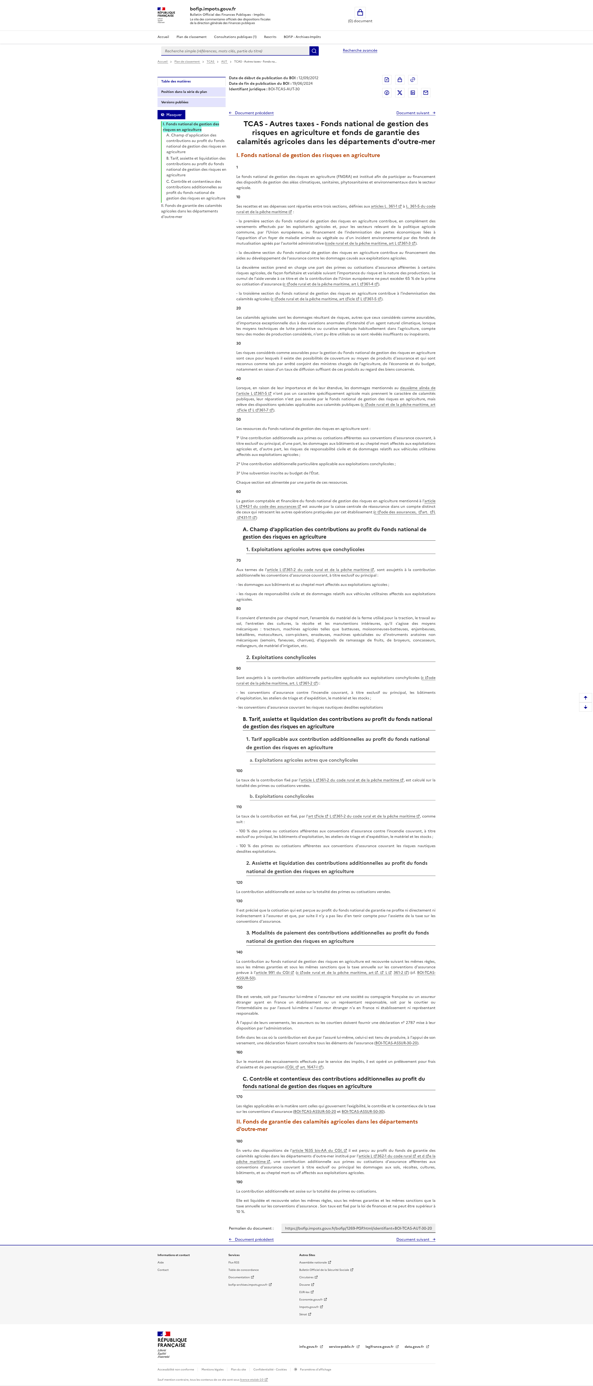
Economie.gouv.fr (311, 1300)
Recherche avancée (360, 50)
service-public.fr (342, 1346)
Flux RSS (233, 1262)
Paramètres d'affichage (315, 1369)
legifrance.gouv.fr (380, 1346)
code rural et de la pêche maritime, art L (361, 243)
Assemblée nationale (313, 1262)
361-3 (406, 243)
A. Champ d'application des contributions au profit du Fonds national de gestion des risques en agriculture (196, 143)
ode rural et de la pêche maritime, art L (324, 284)
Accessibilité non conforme (176, 1369)
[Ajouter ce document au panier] (399, 79)
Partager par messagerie (425, 92)
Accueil (163, 37)
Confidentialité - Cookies (270, 1369)
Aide (161, 1262)
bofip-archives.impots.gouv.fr (248, 1285)
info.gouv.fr (309, 1346)
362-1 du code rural (394, 1156)
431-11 (246, 517)
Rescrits (270, 37)
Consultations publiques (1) (235, 37)
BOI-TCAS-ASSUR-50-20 (315, 1111)
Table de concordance (243, 1270)
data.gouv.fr (415, 1346)
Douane (304, 1285)
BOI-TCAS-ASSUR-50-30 (362, 1111)
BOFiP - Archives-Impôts (302, 37)
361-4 (368, 284)
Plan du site (239, 1369)
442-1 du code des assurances (269, 506)
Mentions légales (213, 1369)
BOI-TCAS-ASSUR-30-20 (396, 1043)
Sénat (303, 1314)
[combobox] (235, 51)
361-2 (307, 683)
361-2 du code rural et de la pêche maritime (327, 569)
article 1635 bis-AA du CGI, (317, 1150)
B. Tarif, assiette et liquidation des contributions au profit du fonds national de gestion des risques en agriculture (196, 166)
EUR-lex (304, 1292)
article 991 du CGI (273, 972)
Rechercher (314, 51)
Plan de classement (192, 37)
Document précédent (254, 113)
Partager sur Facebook (386, 92)
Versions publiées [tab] (174, 102)
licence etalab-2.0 (251, 1380)
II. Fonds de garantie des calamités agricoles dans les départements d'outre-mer (191, 211)
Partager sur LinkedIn (412, 92)
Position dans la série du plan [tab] (184, 91)
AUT (224, 62)
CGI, (290, 1067)
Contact (163, 1270)
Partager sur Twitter (399, 92)
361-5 (372, 299)
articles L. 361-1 (384, 206)
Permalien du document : (251, 1228)
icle (352, 299)
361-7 (263, 410)
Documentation (239, 1277)
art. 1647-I (309, 1067)
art (310, 816)
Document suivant (413, 113)
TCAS (211, 62)
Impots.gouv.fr (309, 1307)
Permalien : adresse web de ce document (412, 79)
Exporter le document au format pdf (386, 79)
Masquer (174, 114)
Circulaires (306, 1277)
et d (420, 1156)
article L (274, 569)
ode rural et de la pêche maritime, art (311, 299)
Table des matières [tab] (176, 81)
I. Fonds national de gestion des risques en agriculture (191, 126)
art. (425, 512)
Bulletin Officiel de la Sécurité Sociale (324, 1270)
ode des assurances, (399, 512)
